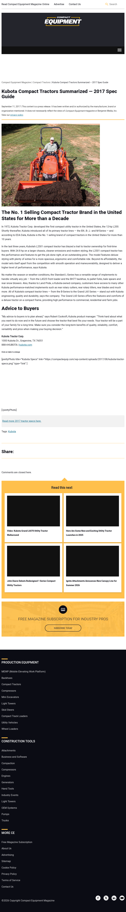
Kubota (12, 431)
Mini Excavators (10, 697)
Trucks (5, 821)
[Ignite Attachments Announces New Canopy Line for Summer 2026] (92, 561)
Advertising (8, 855)
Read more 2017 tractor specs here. (21, 421)
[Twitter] (26, 451)
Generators (8, 782)
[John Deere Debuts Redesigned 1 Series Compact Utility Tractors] (33, 561)
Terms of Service (11, 880)
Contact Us (75, 4)
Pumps (5, 814)
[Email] (38, 451)
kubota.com (25, 345)
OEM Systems (9, 808)
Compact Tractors (11, 684)
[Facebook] (20, 451)
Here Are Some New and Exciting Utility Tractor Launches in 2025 (89, 533)
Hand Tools (8, 789)
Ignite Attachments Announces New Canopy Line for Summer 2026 (91, 583)
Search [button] (106, 4)
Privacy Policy (9, 874)
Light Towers (9, 703)
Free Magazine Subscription (17, 842)
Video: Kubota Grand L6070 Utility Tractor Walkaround (27, 533)
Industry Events (10, 795)
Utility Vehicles (10, 722)
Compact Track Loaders (15, 716)
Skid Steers (8, 710)
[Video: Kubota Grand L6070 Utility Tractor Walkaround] (33, 511)
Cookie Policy (9, 868)
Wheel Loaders (10, 729)
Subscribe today (63, 628)
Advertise (59, 4)
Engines (6, 776)
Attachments (9, 750)
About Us (6, 849)
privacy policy (16, 115)
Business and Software (14, 757)
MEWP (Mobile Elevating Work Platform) (24, 672)
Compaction (8, 763)
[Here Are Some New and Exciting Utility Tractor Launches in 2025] (92, 511)
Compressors (9, 691)
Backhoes (7, 678)
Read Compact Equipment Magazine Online (25, 4)
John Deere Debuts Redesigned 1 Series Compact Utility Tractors (31, 583)
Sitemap (6, 861)
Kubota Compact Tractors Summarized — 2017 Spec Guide (59, 94)
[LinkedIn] (32, 451)
